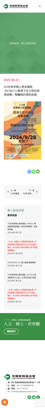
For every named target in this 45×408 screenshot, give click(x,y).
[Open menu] (39, 6)
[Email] (38, 171)
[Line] (34, 171)
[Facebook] (29, 171)
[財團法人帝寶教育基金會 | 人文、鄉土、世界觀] (15, 6)
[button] (11, 331)
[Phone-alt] (38, 397)
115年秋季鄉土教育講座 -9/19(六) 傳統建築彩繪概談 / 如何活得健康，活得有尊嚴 (22, 226)
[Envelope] (34, 397)
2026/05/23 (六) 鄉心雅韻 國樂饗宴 (22, 262)
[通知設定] (4, 402)
